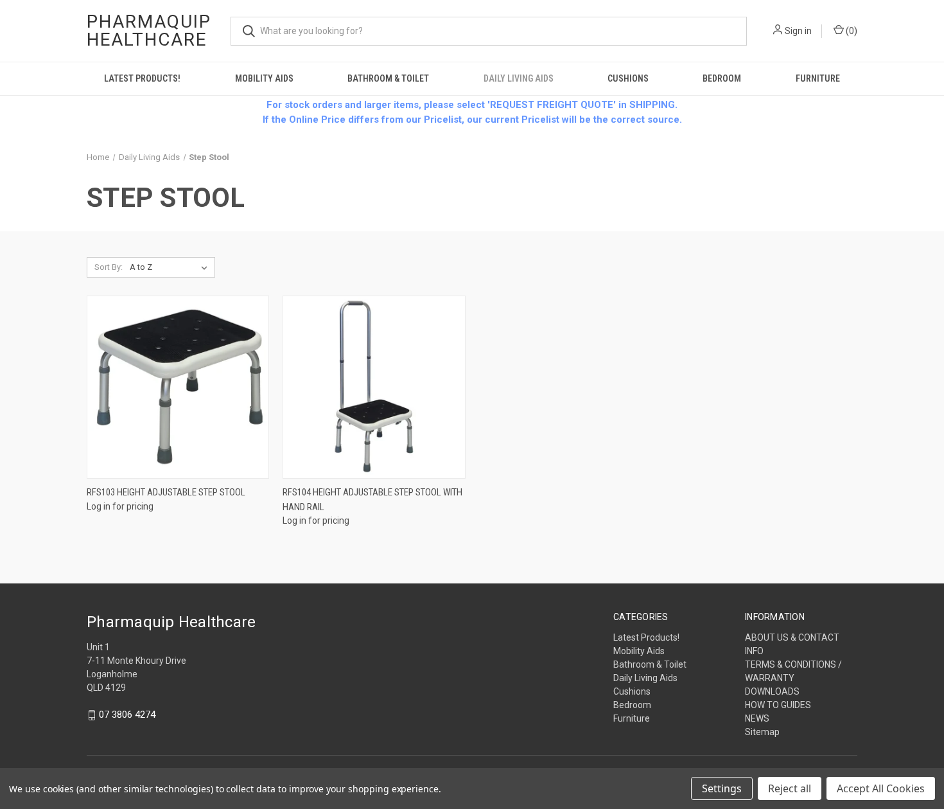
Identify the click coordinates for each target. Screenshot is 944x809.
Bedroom (722, 78)
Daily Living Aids (519, 78)
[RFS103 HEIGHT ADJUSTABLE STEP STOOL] (178, 387)
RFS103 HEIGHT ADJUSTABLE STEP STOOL (166, 492)
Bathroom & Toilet (388, 78)
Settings (722, 788)
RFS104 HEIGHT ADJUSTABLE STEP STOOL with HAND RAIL (372, 499)
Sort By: (108, 267)
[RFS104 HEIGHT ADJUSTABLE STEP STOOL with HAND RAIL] (373, 387)
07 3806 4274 (127, 715)
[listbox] (171, 267)
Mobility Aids (264, 78)
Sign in (798, 31)
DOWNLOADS (772, 691)
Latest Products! (142, 78)
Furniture (818, 78)
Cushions (628, 78)
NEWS (757, 718)
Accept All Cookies (881, 788)
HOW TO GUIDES (778, 705)
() (850, 31)
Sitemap (762, 732)
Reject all (789, 788)
